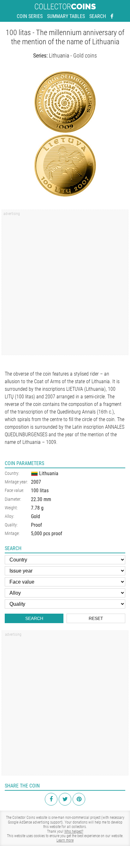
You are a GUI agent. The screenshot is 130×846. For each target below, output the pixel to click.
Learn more (65, 840)
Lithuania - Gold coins (73, 55)
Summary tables (66, 16)
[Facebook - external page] (112, 16)
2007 (36, 482)
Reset (96, 618)
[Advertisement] (65, 284)
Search (97, 16)
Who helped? (73, 831)
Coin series (30, 16)
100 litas (40, 490)
